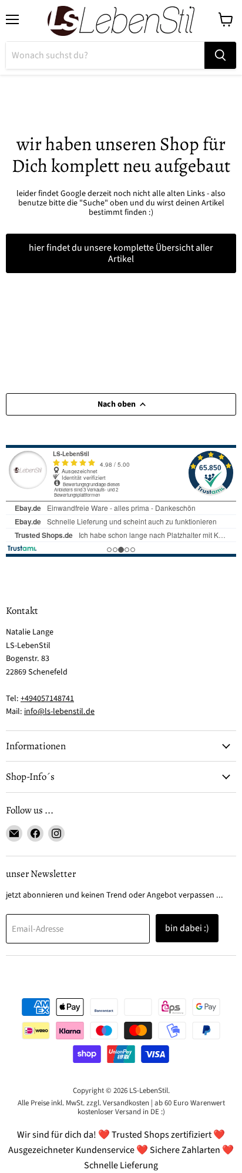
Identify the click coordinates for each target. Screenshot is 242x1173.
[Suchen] (220, 55)
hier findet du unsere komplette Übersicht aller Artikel (121, 253)
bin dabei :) (187, 928)
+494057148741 (47, 699)
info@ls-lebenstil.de (59, 711)
